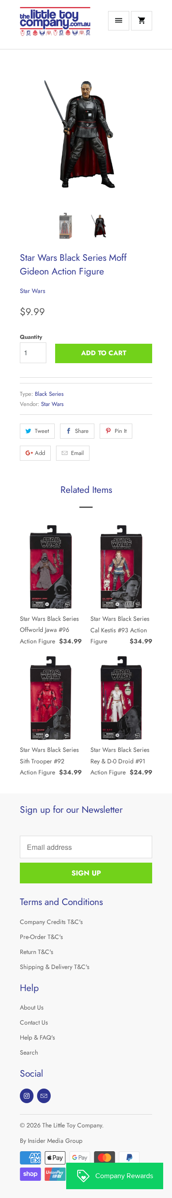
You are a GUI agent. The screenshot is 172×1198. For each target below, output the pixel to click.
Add (40, 453)
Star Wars (32, 290)
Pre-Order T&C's (41, 936)
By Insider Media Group (51, 1140)
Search (29, 1052)
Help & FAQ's (37, 1037)
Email (77, 453)
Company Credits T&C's (51, 921)
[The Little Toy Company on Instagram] (27, 1096)
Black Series (49, 394)
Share (82, 431)
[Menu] (118, 20)
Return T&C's (36, 951)
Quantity (31, 337)
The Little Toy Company (72, 1125)
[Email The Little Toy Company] (44, 1096)
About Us (32, 1007)
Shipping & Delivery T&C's (55, 966)
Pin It (121, 431)
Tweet (42, 431)
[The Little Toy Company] (55, 28)
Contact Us (34, 1022)
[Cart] (141, 20)
